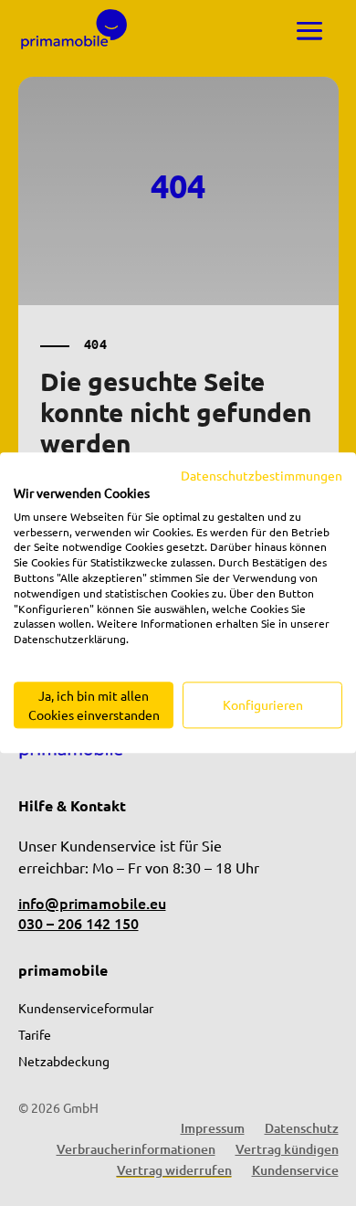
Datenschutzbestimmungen (261, 475)
